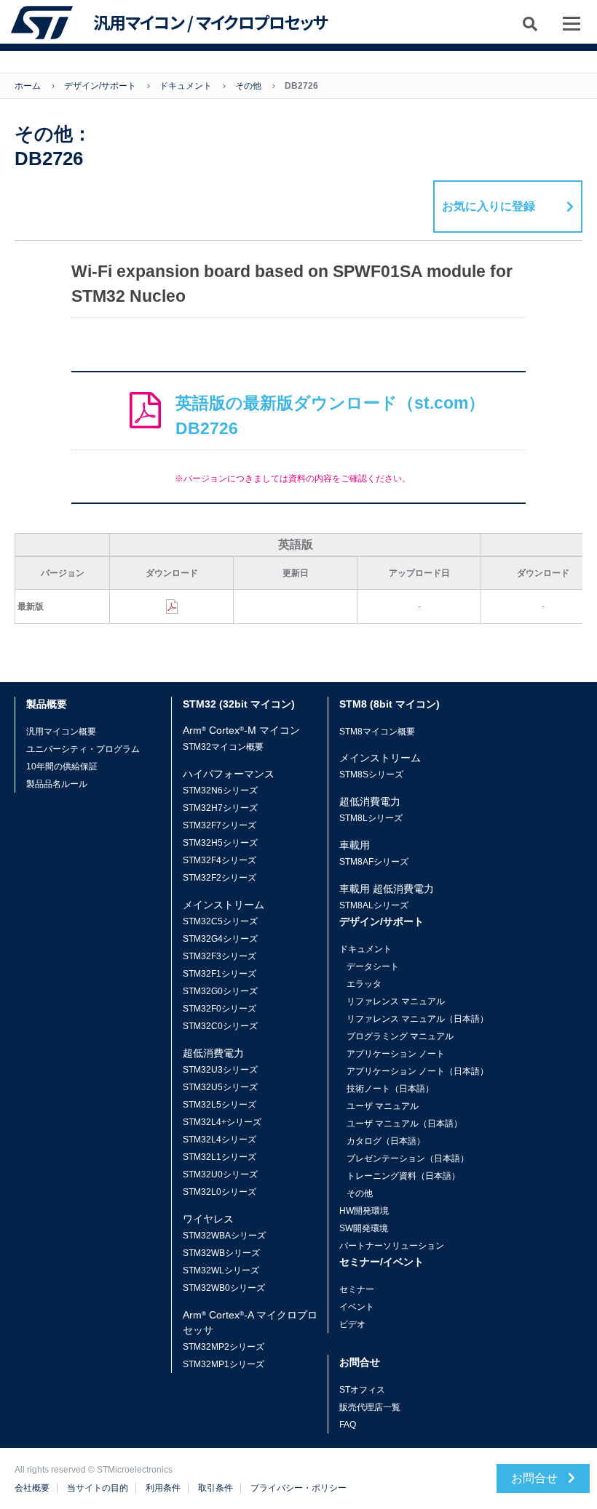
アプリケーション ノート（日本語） (418, 1071)
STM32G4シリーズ (220, 939)
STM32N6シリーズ (220, 790)
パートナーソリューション (391, 1246)
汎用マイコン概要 (61, 732)
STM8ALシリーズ (373, 905)
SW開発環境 (363, 1228)
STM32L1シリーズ (219, 1157)
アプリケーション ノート (396, 1054)
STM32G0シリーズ (220, 991)
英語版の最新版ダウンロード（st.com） (330, 415)
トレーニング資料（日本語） (403, 1176)
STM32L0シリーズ (219, 1192)
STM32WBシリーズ (221, 1253)
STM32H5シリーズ (220, 843)
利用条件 (163, 1488)
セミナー (356, 1289)
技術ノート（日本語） (390, 1089)
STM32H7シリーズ (220, 808)
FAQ (347, 1425)
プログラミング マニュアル (400, 1036)
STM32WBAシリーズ (224, 1235)
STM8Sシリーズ (371, 774)
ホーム (28, 86)
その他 (248, 86)
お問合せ (536, 1478)
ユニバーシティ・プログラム (83, 749)
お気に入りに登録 (488, 206)
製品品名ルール (56, 784)
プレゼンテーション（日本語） (408, 1158)
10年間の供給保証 (62, 766)
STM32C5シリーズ (220, 921)
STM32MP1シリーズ (223, 1364)
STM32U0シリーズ (220, 1174)
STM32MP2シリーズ (223, 1347)
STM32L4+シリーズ (222, 1122)
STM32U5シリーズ (220, 1087)
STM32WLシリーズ (221, 1270)
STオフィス (362, 1390)
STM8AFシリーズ (373, 862)
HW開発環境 (364, 1211)
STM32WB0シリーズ (224, 1288)
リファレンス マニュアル (396, 1001)
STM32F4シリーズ (219, 860)
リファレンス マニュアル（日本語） (418, 1019)
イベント (356, 1307)
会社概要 (32, 1488)
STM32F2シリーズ (219, 878)
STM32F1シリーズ (219, 974)
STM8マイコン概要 (377, 732)
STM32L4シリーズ (219, 1139)
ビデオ (352, 1324)
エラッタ (364, 984)
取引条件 (215, 1488)
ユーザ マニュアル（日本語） (404, 1123)
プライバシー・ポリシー (298, 1488)
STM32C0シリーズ (220, 1026)
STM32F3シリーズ (219, 956)
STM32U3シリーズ (220, 1070)
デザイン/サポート (100, 86)
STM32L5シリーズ (219, 1105)
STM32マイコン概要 (223, 747)
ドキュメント (185, 86)
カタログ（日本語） (386, 1141)
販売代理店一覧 (369, 1407)
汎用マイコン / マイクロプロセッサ (210, 22)
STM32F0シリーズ (219, 1009)
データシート (373, 966)
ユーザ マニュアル (383, 1106)
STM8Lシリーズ (371, 818)
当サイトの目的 (97, 1488)
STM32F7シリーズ (219, 825)
